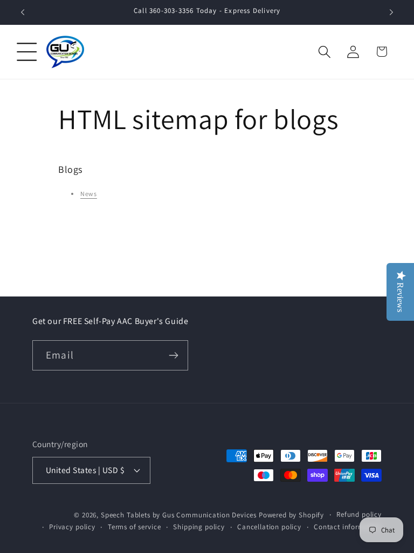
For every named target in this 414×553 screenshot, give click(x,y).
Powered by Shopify (291, 515)
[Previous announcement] (22, 12)
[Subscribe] (174, 355)
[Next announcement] (391, 12)
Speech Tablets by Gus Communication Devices (179, 515)
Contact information (348, 526)
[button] (27, 51)
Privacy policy (72, 526)
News (88, 194)
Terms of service (134, 526)
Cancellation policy (269, 526)
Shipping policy (199, 526)
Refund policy (359, 514)
